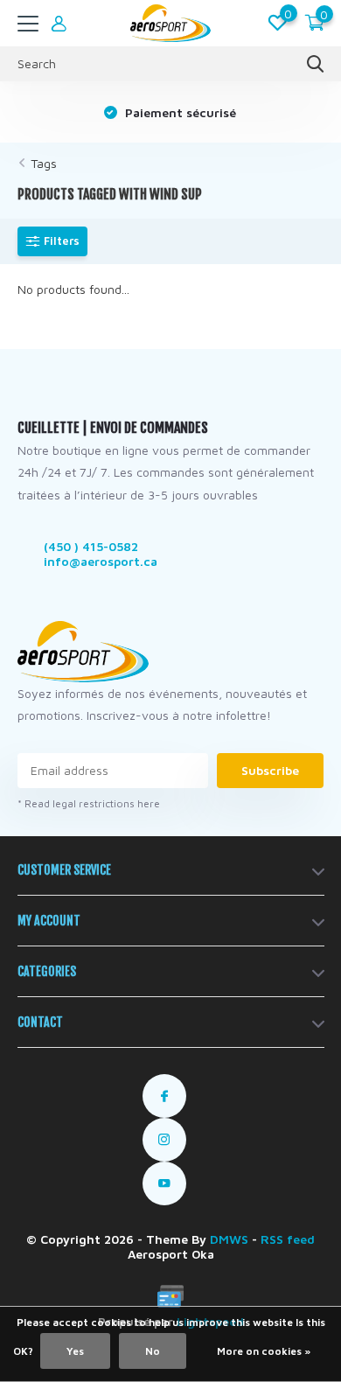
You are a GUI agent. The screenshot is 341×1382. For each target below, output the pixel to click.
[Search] (315, 64)
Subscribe (270, 770)
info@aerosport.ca (100, 561)
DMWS (229, 1239)
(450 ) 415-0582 (91, 546)
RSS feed (288, 1239)
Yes (75, 1351)
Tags (44, 163)
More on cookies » (263, 1351)
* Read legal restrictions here (88, 803)
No (152, 1351)
